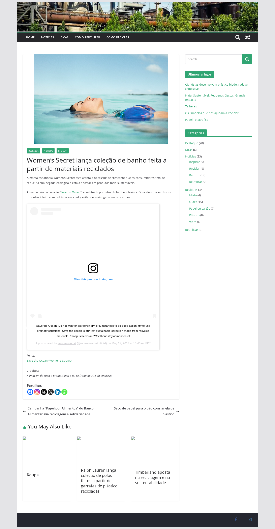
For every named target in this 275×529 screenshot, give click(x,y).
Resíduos (191, 190)
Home (30, 37)
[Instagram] (37, 392)
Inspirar (194, 162)
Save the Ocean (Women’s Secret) (49, 360)
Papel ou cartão (199, 208)
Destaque (33, 150)
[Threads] (44, 392)
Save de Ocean (71, 192)
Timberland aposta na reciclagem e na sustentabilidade (152, 477)
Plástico (194, 215)
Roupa (33, 475)
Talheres (191, 106)
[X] (51, 392)
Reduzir (194, 175)
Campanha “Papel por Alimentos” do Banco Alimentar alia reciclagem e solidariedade (61, 411)
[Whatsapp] (64, 392)
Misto (193, 195)
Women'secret (67, 343)
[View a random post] (247, 37)
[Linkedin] (58, 392)
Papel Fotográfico (196, 120)
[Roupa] (47, 439)
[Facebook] (30, 392)
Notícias (47, 37)
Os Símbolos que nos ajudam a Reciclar (212, 113)
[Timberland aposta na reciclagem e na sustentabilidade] (155, 439)
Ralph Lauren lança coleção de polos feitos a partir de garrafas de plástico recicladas (99, 480)
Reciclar (62, 150)
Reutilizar (195, 182)
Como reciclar (117, 37)
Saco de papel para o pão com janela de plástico (144, 411)
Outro (193, 202)
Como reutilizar (87, 37)
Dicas (64, 37)
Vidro (192, 222)
